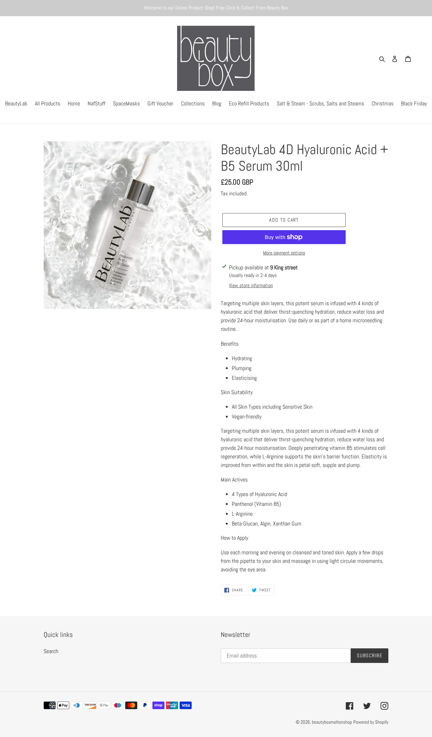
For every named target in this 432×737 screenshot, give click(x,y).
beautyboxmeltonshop (332, 722)
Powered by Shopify (370, 722)
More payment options (284, 252)
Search (51, 651)
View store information (251, 285)
